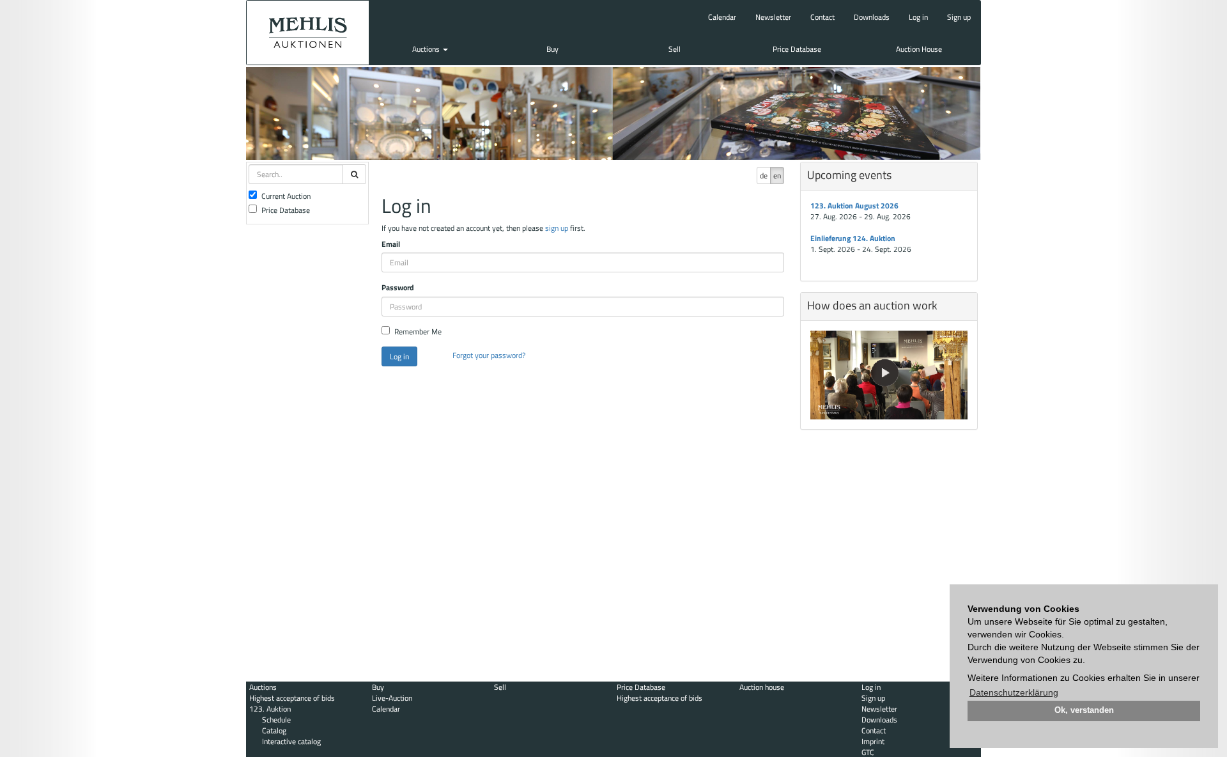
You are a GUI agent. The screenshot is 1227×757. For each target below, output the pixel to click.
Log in (918, 17)
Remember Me (418, 331)
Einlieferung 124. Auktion (852, 238)
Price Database (797, 49)
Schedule (276, 720)
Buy (552, 49)
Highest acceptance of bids (292, 698)
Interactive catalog (291, 741)
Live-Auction (392, 698)
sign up (556, 228)
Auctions (427, 49)
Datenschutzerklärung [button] (1013, 692)
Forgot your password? (488, 355)
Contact (822, 17)
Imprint (872, 741)
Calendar (722, 17)
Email (391, 243)
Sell (674, 49)
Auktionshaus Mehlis (308, 33)
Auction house (761, 687)
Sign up (959, 17)
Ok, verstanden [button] (1084, 710)
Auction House (919, 49)
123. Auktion (270, 709)
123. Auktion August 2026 (854, 205)
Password (398, 287)
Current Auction (286, 196)
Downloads (872, 17)
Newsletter (773, 17)
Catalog (274, 730)
